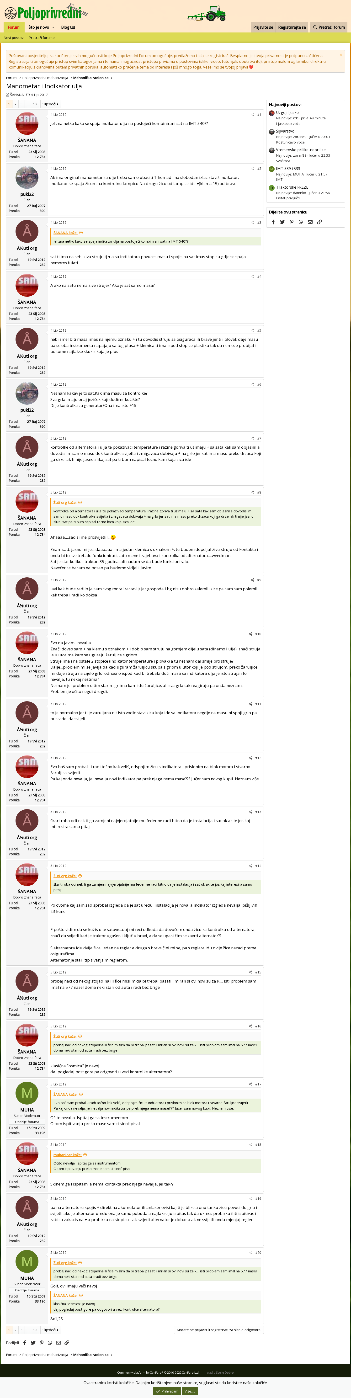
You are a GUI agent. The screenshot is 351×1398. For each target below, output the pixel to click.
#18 (258, 1144)
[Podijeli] (252, 114)
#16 (258, 1026)
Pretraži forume (42, 37)
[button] (53, 27)
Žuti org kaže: (65, 502)
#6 (259, 384)
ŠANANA (17, 94)
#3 (259, 222)
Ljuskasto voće (288, 123)
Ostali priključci (288, 198)
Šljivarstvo (285, 131)
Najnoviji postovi (285, 104)
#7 (259, 438)
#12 (258, 757)
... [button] (28, 103)
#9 (259, 580)
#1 (259, 114)
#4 (259, 276)
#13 (258, 811)
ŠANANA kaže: (65, 232)
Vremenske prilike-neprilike (301, 149)
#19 (258, 1198)
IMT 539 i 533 (288, 168)
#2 (259, 168)
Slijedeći (49, 103)
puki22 (27, 194)
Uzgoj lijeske (287, 112)
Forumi (14, 27)
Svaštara (283, 160)
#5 (259, 330)
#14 (258, 865)
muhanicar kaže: (67, 1154)
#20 (258, 1252)
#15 (258, 972)
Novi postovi (14, 37)
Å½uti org (27, 248)
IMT (279, 179)
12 (35, 103)
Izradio (220, 1373)
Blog (65, 27)
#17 (258, 1084)
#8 (259, 492)
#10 (258, 634)
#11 (258, 704)
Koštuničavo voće (290, 142)
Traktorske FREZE (292, 187)
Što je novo (39, 27)
